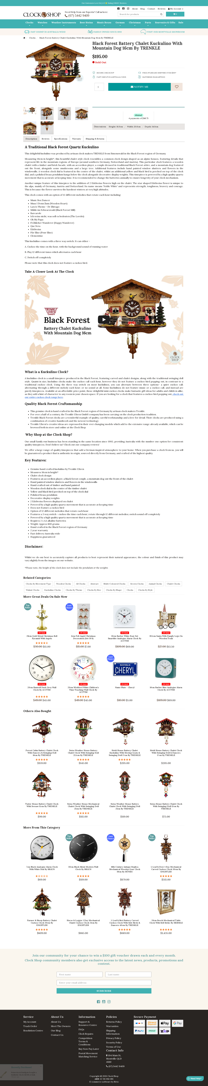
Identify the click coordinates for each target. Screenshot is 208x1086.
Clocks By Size (94, 590)
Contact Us (57, 1034)
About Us (56, 1021)
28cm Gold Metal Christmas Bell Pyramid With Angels (42, 637)
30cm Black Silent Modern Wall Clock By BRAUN (83, 868)
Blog (142, 8)
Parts (148, 22)
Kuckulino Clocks (52, 590)
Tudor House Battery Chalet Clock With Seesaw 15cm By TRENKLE (41, 805)
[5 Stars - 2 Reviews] (83, 696)
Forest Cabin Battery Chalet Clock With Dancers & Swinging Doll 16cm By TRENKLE (42, 752)
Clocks (29, 22)
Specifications (60, 139)
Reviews (161, 8)
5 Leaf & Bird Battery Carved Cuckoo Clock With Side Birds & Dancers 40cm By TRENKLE (124, 922)
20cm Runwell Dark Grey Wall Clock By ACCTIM (42, 688)
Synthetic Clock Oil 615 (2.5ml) (23, 1075)
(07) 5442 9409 (116, 1066)
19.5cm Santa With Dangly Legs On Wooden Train (166, 637)
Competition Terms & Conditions (85, 1041)
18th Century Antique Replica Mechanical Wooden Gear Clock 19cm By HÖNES (124, 869)
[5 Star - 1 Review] (83, 643)
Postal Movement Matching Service (88, 1055)
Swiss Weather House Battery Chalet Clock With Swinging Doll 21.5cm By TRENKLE (83, 752)
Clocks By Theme (74, 590)
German (120, 22)
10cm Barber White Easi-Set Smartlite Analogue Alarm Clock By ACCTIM (124, 638)
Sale (180, 22)
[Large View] (47, 113)
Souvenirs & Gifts (165, 22)
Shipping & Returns (95, 139)
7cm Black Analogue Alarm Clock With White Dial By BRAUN (42, 868)
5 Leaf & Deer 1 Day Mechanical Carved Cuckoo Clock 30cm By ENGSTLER (166, 869)
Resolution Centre (33, 1030)
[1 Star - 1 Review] (42, 876)
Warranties (112, 1026)
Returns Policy (114, 1021)
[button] (35, 1016)
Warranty (76, 139)
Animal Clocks (155, 584)
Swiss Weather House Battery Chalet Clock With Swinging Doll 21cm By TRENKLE (124, 806)
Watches (42, 22)
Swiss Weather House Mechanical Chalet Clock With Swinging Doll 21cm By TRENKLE (83, 806)
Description (31, 139)
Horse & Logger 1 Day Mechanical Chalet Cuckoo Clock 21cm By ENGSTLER (83, 922)
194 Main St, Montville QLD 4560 (114, 1058)
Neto (116, 1081)
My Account (29, 1021)
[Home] (24, 38)
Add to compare (43, 629)
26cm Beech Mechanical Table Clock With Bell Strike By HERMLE (166, 921)
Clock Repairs (86, 1033)
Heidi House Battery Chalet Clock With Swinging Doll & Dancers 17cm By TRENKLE (166, 752)
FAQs (81, 1029)
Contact (151, 8)
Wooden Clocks (63, 584)
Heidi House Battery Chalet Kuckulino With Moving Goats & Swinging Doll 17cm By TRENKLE (125, 752)
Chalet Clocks (173, 584)
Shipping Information (113, 1032)
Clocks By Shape (114, 590)
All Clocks (80, 584)
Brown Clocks (137, 584)
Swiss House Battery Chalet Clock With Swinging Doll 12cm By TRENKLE (166, 806)
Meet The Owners (60, 1026)
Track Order (30, 1026)
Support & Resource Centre (88, 1023)
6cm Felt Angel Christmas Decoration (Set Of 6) (83, 637)
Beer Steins (86, 22)
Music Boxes (104, 22)
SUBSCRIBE (104, 990)
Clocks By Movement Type (38, 584)
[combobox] (141, 14)
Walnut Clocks (32, 590)
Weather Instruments (63, 22)
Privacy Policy (113, 1038)
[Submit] (161, 14)
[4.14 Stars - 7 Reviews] (42, 643)
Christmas (135, 22)
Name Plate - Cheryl (124, 687)
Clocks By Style (145, 590)
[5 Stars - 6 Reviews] (124, 759)
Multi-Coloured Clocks (114, 584)
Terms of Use (113, 1046)
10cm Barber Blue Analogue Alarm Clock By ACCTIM (166, 688)
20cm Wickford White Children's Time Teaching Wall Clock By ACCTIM (83, 690)
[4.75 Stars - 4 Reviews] (83, 813)
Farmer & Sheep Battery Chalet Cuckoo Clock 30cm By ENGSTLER (42, 922)
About (135, 8)
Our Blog (56, 1030)
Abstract (94, 584)
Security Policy (114, 1042)
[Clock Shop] (41, 13)
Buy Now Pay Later (89, 1048)
